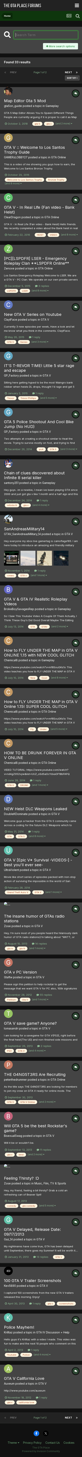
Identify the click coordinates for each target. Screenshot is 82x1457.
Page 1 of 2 (41, 72)
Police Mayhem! (19, 1327)
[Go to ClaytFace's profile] (8, 304)
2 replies (45, 1046)
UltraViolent (11, 870)
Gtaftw (8, 977)
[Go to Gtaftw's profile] (8, 962)
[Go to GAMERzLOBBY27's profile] (8, 137)
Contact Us (52, 1442)
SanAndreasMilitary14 (24, 529)
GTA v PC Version (20, 972)
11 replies (45, 1149)
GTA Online (58, 157)
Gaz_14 (8, 1239)
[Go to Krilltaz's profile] (8, 1317)
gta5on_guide (13, 106)
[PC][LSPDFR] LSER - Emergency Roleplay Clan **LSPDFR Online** (36, 261)
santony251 (11, 482)
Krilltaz (8, 1332)
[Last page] (77, 72)
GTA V (45, 319)
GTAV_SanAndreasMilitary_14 (22, 534)
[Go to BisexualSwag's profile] (8, 1116)
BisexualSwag (13, 1135)
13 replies (42, 1256)
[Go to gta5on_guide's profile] (8, 91)
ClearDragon (12, 217)
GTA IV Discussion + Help (52, 1332)
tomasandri (11, 1028)
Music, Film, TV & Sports (50, 1183)
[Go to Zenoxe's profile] (8, 248)
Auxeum (9, 1383)
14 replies (40, 943)
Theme (13, 1442)
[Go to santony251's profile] (8, 463)
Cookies (68, 1442)
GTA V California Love (24, 1378)
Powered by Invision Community (41, 1451)
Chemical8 (11, 660)
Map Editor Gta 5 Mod (25, 100)
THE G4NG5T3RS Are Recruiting (34, 1074)
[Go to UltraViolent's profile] (8, 850)
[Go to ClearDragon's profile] (8, 197)
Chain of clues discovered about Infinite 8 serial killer (34, 475)
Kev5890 (10, 1285)
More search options (61, 46)
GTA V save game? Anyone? (30, 1023)
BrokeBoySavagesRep (19, 609)
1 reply (35, 337)
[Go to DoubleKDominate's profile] (8, 799)
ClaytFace (10, 319)
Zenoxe (9, 268)
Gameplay (52, 106)
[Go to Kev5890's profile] (8, 1271)
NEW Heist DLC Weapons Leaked (35, 808)
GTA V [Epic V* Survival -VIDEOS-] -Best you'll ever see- (38, 862)
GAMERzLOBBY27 (15, 157)
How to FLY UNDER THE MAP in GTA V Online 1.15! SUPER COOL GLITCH (41, 704)
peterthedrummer (15, 1079)
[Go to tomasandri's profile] (8, 1013)
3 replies (43, 285)
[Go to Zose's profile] (8, 906)
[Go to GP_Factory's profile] (8, 356)
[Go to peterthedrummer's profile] (8, 1064)
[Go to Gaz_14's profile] (8, 1219)
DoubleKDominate (16, 814)
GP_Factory (11, 375)
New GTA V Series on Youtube (33, 314)
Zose (7, 926)
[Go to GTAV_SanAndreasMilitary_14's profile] (8, 519)
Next (68, 72)
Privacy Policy (32, 1442)
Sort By (71, 78)
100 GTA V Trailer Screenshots (32, 1280)
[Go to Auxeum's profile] (8, 1368)
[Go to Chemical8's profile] (8, 640)
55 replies (45, 994)
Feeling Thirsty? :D (21, 1178)
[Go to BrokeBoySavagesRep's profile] (8, 589)
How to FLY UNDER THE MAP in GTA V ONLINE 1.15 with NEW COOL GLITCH (41, 652)
